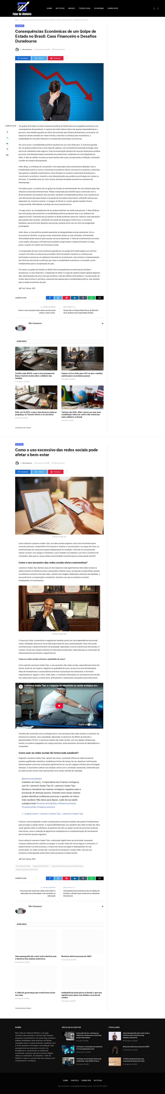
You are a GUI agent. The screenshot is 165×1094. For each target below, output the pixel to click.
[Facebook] (7, 132)
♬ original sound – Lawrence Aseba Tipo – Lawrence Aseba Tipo (52, 813)
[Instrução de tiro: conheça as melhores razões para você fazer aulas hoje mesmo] (68, 1036)
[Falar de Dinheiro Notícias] (22, 8)
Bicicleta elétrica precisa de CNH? (76, 956)
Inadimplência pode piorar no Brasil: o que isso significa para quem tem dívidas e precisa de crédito (81, 995)
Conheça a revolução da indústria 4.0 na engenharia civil (89, 1048)
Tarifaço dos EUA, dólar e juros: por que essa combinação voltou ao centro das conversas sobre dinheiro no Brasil (81, 414)
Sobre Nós (113, 8)
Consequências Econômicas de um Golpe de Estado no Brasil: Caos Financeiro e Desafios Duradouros (81, 893)
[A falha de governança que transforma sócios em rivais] (36, 978)
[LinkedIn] (7, 143)
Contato (75, 1080)
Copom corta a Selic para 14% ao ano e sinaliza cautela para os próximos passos (81, 374)
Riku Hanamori (27, 49)
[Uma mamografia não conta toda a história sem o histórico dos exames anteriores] (36, 942)
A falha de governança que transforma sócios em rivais (35, 994)
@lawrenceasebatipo (32, 778)
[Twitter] (7, 137)
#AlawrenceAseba (67, 803)
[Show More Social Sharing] (66, 58)
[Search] (154, 8)
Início (17, 20)
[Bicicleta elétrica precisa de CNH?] (82, 942)
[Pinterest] (7, 149)
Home (49, 8)
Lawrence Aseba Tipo (40, 866)
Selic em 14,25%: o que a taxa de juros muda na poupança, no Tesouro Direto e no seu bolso (36, 413)
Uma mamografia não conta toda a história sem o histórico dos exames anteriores (35, 957)
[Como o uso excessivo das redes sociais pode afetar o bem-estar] (59, 505)
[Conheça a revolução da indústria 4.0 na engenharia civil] (68, 1049)
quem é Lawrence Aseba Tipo (27, 869)
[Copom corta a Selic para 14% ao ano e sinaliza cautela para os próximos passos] (82, 358)
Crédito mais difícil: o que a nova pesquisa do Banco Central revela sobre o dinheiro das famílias (34, 375)
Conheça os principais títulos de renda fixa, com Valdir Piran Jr (88, 1060)
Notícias (60, 8)
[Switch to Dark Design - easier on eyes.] (158, 8)
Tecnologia (84, 8)
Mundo (71, 8)
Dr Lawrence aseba (23, 866)
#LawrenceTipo (29, 807)
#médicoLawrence (46, 807)
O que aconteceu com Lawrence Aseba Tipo (67, 866)
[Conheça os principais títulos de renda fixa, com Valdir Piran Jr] (68, 1061)
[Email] (7, 155)
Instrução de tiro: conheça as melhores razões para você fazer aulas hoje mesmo (89, 1035)
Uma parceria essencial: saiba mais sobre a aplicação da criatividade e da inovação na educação (37, 893)
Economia (99, 8)
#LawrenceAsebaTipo (46, 803)
